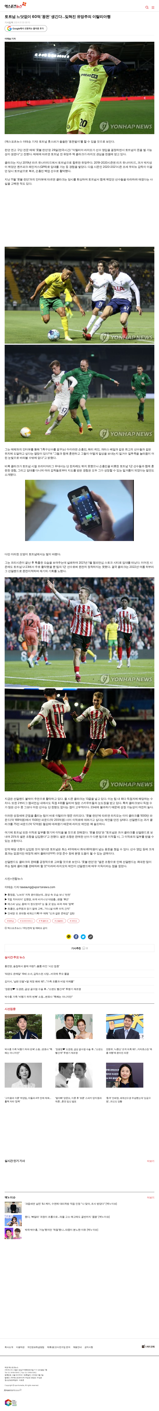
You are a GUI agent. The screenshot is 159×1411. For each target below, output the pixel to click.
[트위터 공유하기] (83, 936)
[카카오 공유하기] (69, 936)
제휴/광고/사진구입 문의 (58, 1347)
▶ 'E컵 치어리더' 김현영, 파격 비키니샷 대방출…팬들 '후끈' (37, 899)
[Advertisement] (28, 1287)
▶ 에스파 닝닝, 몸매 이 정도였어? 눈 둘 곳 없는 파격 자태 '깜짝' (39, 904)
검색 (147, 7)
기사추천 (79, 948)
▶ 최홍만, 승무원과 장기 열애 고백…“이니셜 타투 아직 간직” (37, 908)
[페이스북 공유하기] (76, 936)
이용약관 (20, 1347)
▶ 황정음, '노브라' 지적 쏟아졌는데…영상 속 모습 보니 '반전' (38, 894)
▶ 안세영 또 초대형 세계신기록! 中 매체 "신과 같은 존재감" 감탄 (40, 913)
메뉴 (153, 7)
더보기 (150, 1161)
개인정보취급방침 (35, 1347)
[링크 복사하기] (90, 936)
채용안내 (77, 1347)
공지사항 (88, 1347)
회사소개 (9, 1347)
